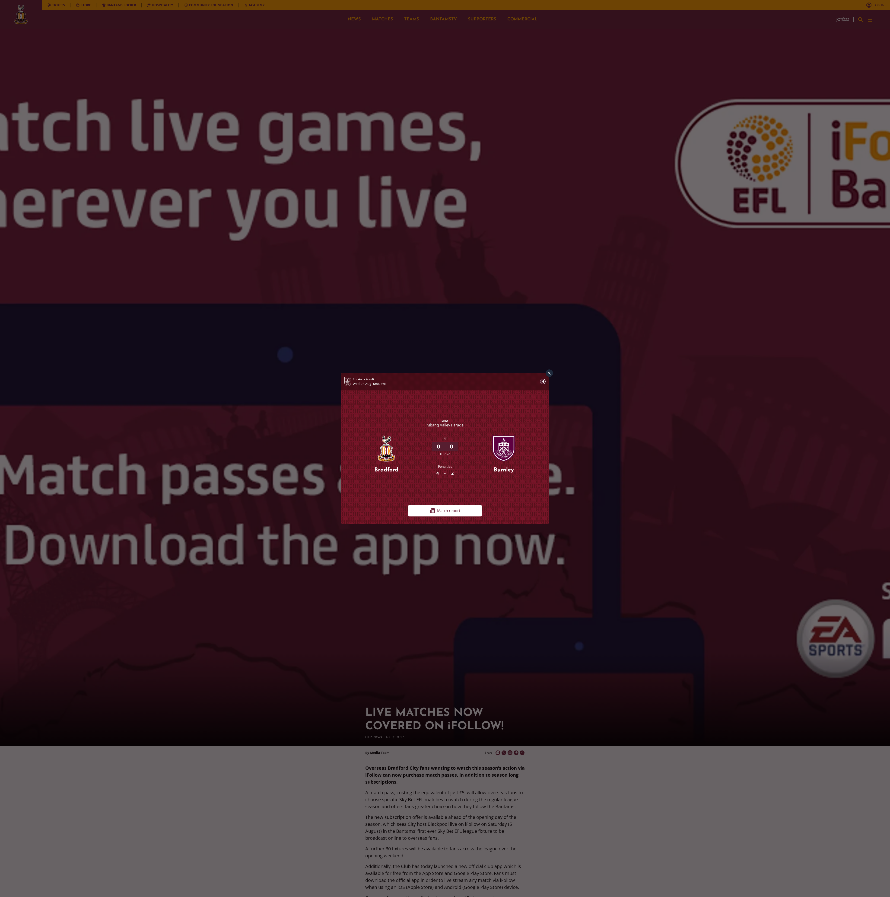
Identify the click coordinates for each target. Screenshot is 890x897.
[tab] (543, 381)
